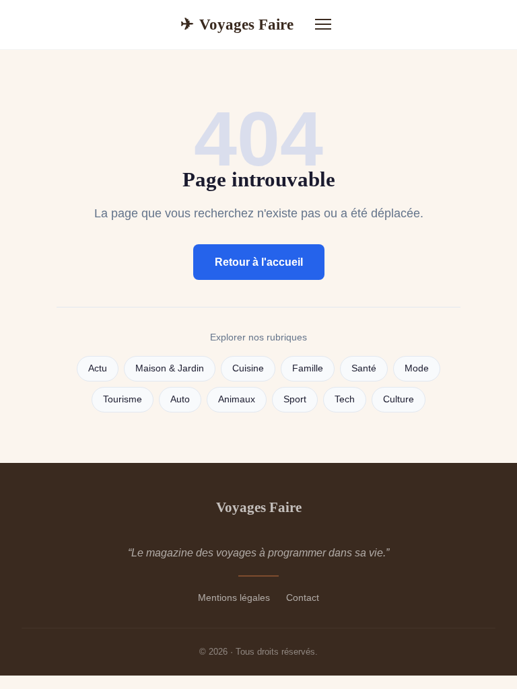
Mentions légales (234, 597)
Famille (307, 368)
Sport (294, 399)
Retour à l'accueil (259, 262)
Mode (417, 368)
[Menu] (323, 24)
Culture (398, 399)
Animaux (236, 399)
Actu (97, 368)
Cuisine (248, 368)
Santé (363, 368)
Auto (180, 399)
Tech (345, 399)
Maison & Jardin (169, 368)
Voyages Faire (237, 24)
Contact (302, 597)
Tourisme (122, 399)
